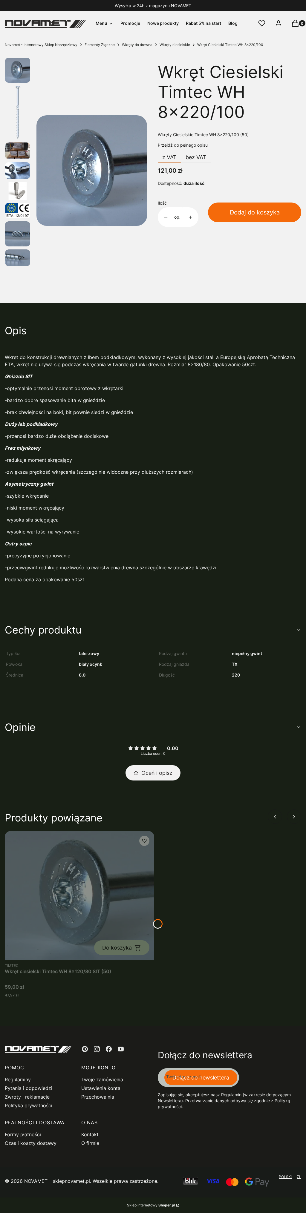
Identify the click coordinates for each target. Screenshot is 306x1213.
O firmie (90, 1143)
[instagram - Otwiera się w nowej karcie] (96, 1049)
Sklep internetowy (151, 1205)
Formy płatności (23, 1134)
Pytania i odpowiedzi (28, 1088)
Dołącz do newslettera (200, 1077)
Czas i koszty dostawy (30, 1143)
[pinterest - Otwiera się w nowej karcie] (84, 1049)
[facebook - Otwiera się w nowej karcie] (108, 1049)
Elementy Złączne (100, 44)
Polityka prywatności (28, 1105)
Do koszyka (117, 947)
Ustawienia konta (100, 1088)
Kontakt (90, 1134)
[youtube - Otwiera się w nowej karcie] (120, 1049)
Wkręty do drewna (137, 44)
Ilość (162, 203)
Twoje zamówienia (102, 1079)
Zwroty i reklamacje (27, 1097)
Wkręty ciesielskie (175, 44)
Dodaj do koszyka (255, 212)
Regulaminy (18, 1079)
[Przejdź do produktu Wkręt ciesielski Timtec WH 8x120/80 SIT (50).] (79, 895)
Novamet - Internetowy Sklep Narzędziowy (41, 44)
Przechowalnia (97, 1097)
